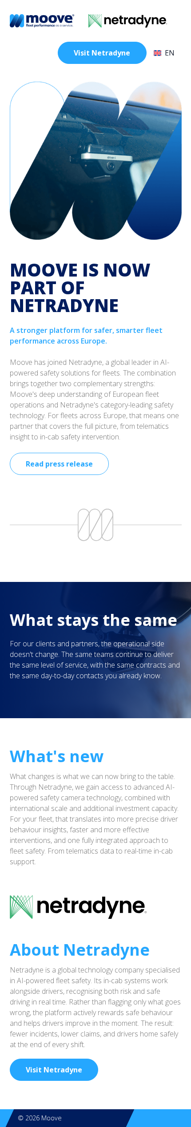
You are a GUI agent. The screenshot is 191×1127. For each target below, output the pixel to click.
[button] (168, 53)
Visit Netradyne (102, 53)
